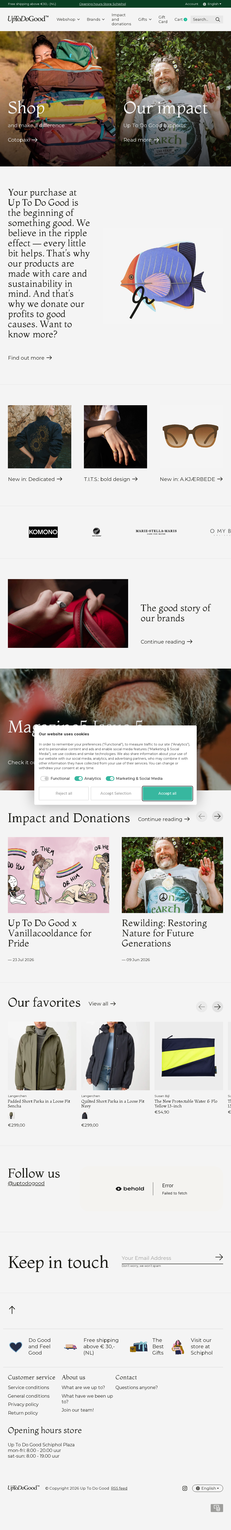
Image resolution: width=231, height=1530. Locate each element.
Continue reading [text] (161, 820)
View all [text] (102, 1005)
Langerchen (17, 1096)
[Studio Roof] (196, 532)
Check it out (23, 762)
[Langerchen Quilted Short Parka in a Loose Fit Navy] (115, 1056)
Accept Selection (115, 793)
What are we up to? (83, 1387)
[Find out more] (163, 276)
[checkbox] (54, 778)
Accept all (167, 793)
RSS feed (119, 1488)
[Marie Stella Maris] (65, 532)
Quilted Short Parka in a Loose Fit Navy (112, 1103)
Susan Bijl (162, 1096)
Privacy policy (23, 1404)
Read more (137, 140)
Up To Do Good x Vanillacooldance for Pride (49, 933)
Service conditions (28, 1387)
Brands (93, 19)
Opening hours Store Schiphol (102, 4)
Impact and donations (121, 19)
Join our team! (78, 1410)
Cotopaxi (19, 140)
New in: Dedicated (31, 479)
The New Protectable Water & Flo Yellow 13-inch (186, 1103)
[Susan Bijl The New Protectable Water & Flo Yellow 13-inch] (189, 1056)
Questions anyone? (137, 1387)
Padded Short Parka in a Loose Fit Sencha (39, 1103)
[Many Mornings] (6, 532)
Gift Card (163, 19)
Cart (183, 19)
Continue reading (163, 642)
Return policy (23, 1413)
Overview (181, 734)
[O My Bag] (134, 532)
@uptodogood (26, 1183)
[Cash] (217, 1509)
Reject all (63, 793)
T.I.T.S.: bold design (107, 479)
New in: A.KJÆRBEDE (187, 479)
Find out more (26, 358)
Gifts (142, 19)
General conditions (29, 1396)
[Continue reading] (68, 613)
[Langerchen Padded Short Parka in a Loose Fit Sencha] (42, 1056)
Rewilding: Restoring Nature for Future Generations (164, 933)
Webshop (66, 19)
